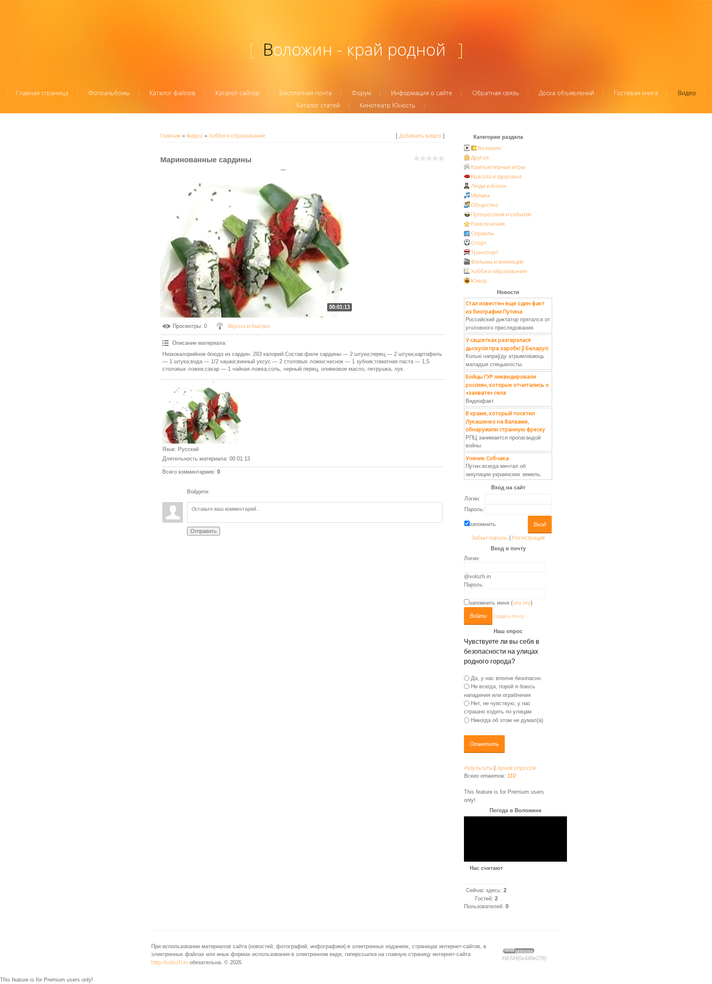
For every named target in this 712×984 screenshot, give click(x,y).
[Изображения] (203, 413)
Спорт (478, 242)
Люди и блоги (488, 185)
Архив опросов (516, 767)
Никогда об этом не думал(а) (507, 720)
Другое (480, 157)
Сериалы (482, 233)
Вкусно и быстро (249, 326)
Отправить (203, 531)
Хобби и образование (237, 135)
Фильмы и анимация (497, 261)
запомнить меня (489, 603)
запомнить (483, 524)
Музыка (480, 195)
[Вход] (217, 492)
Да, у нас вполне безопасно (506, 678)
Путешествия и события (501, 214)
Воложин (489, 148)
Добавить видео (420, 135)
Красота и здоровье (496, 176)
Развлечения (488, 223)
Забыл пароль (489, 537)
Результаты (478, 767)
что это (522, 602)
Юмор (479, 280)
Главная (170, 135)
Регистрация (528, 537)
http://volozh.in (169, 962)
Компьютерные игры (498, 167)
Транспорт (484, 252)
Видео (195, 135)
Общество (484, 204)
